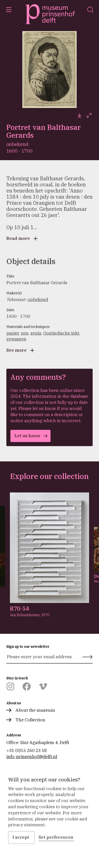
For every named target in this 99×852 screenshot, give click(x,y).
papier (12, 333)
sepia (35, 333)
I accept (20, 837)
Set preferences (56, 837)
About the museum (35, 710)
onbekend (38, 299)
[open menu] (8, 9)
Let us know (27, 435)
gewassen (16, 339)
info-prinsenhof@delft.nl (31, 756)
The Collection (30, 720)
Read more (18, 238)
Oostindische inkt (61, 333)
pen (24, 333)
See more (16, 350)
